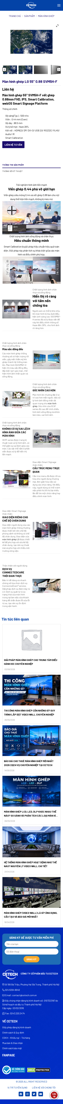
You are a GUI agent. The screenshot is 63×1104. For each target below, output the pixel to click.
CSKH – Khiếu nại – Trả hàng (16, 1037)
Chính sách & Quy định (13, 1032)
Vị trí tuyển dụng (17, 1087)
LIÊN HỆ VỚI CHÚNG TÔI (44, 1087)
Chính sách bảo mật (12, 1048)
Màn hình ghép (46, 16)
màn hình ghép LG (10, 539)
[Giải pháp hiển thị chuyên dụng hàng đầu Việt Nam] (31, 5)
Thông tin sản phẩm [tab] (13, 165)
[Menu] (59, 5)
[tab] (31, 175)
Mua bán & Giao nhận (12, 1043)
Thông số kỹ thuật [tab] (12, 171)
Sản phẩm (29, 16)
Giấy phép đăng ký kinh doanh (16, 1027)
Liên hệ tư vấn (13, 144)
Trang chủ (15, 16)
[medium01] (10, 70)
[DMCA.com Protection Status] (38, 1069)
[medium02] (41, 70)
